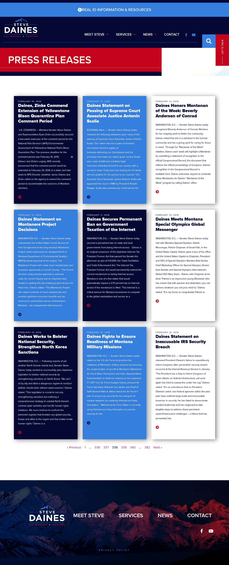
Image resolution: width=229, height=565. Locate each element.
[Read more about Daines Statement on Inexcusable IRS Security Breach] (157, 427)
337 (106, 447)
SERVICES (124, 34)
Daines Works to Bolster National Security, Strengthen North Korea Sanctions (42, 344)
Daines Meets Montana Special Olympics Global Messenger (180, 224)
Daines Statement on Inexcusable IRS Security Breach (181, 341)
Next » (157, 447)
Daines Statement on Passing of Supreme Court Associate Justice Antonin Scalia (113, 113)
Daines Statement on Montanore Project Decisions (39, 224)
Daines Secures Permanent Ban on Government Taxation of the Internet (114, 224)
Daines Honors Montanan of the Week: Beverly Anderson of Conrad (182, 110)
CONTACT (172, 34)
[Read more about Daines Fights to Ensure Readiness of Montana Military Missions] (88, 423)
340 (133, 447)
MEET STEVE (94, 34)
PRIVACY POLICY (114, 550)
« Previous (74, 447)
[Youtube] (211, 531)
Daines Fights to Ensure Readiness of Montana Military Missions (111, 341)
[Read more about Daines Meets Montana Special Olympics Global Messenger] (157, 301)
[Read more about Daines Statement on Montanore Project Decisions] (19, 314)
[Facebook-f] (201, 531)
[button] (209, 41)
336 (97, 447)
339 (124, 447)
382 (147, 447)
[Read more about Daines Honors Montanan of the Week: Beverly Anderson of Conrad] (157, 191)
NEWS (148, 34)
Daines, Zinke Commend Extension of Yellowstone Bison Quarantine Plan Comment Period (43, 113)
